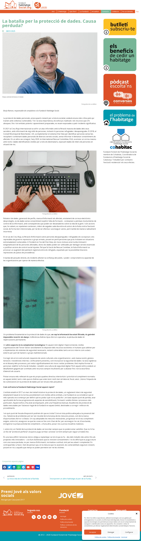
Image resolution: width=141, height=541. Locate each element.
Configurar (129, 532)
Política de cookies (100, 537)
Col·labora (115, 11)
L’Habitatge (62, 11)
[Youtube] (50, 517)
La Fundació (84, 11)
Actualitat (95, 11)
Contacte (105, 11)
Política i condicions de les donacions (68, 526)
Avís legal (124, 537)
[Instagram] (55, 517)
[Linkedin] (44, 517)
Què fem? (73, 11)
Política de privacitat (114, 537)
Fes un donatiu (127, 11)
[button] (136, 514)
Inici (53, 11)
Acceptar (92, 532)
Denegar (111, 532)
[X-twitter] (34, 517)
